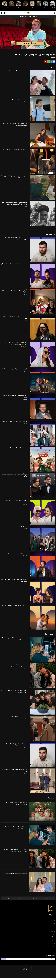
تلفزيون (53, 928)
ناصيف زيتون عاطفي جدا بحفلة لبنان (17, 553)
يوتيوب (24, 969)
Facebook (31, 969)
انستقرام (53, 949)
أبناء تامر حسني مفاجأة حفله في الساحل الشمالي (14, 149)
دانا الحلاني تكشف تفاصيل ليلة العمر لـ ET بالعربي (14, 605)
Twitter (27, 969)
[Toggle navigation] (54, 13)
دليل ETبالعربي (51, 937)
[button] (54, 61)
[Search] (9, 13)
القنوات (34, 898)
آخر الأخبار (21, 16)
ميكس (25, 74)
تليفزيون (53, 52)
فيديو (4, 12)
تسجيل (3, 959)
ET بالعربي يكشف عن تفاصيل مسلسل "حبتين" (14, 369)
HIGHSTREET (29, 16)
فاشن (54, 934)
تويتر (54, 946)
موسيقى (25, 151)
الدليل (34, 16)
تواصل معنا (52, 951)
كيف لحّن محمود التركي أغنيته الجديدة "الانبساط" (14, 421)
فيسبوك (53, 943)
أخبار (54, 918)
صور (54, 923)
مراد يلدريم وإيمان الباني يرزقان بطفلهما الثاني (15, 873)
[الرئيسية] (28, 13)
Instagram (29, 969)
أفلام (26, 180)
